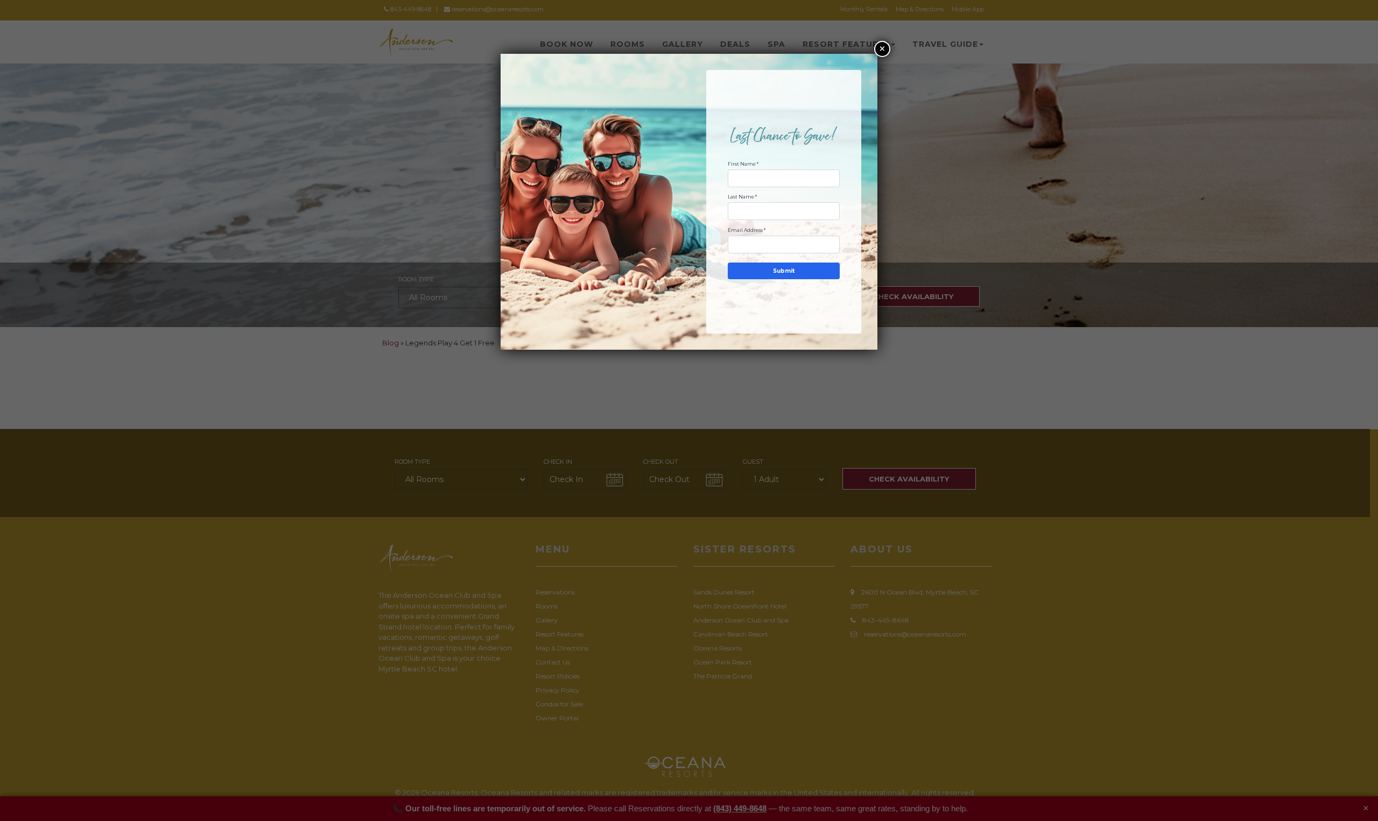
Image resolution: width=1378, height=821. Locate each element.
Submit (784, 270)
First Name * (743, 164)
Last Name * (742, 197)
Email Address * (746, 230)
